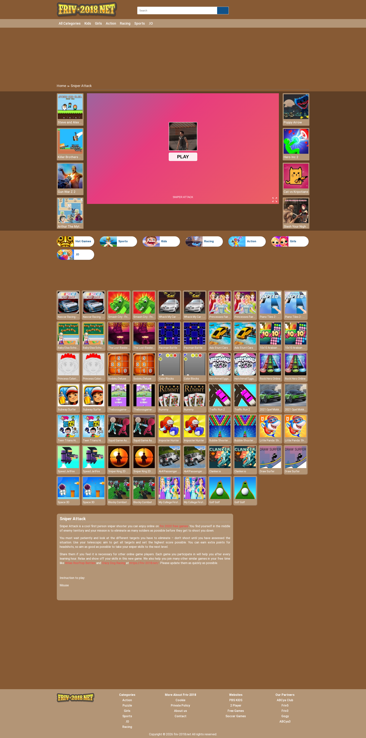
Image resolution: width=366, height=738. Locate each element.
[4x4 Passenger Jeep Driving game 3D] (169, 467)
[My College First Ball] (169, 498)
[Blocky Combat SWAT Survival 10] (119, 498)
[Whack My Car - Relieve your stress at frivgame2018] (169, 312)
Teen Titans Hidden (70, 440)
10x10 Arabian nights (273, 347)
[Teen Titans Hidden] (68, 436)
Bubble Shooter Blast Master (227, 440)
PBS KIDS (235, 700)
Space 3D (63, 502)
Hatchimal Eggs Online (223, 378)
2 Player (235, 705)
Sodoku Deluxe (117, 378)
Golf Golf (214, 502)
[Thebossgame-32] (119, 405)
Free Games (236, 711)
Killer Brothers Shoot (70, 157)
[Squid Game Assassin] (119, 436)
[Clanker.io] (220, 467)
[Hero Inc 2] (296, 153)
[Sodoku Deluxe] (119, 374)
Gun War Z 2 (66, 192)
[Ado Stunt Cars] (220, 343)
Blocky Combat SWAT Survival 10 (128, 502)
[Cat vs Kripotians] (296, 187)
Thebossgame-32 (119, 409)
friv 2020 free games (174, 526)
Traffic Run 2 (217, 409)
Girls (98, 23)
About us (180, 711)
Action (111, 23)
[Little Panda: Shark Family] (270, 436)
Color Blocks (166, 378)
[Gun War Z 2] (70, 187)
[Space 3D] (68, 498)
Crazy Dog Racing (113, 563)
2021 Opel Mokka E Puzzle (276, 409)
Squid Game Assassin (121, 440)
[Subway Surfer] (68, 405)
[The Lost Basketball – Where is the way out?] (119, 343)
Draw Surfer (267, 471)
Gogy (285, 716)
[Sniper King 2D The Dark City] (119, 467)
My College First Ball (171, 502)
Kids (87, 23)
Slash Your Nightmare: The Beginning (296, 226)
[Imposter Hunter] (169, 436)
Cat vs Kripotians (296, 192)
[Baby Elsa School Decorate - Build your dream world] (68, 343)
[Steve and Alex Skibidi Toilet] (70, 118)
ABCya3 (285, 721)
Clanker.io (215, 471)
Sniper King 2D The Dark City (125, 471)
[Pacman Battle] (169, 343)
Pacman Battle (168, 347)
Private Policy (180, 705)
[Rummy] (169, 405)
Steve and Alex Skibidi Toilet (70, 122)
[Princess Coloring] (68, 374)
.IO (151, 23)
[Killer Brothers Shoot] (70, 153)
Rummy (163, 409)
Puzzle (127, 705)
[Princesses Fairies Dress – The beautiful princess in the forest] (220, 312)
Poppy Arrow (293, 122)
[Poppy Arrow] (296, 118)
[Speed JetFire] (68, 467)
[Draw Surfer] (270, 467)
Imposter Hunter (169, 440)
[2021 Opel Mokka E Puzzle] (270, 405)
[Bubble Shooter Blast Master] (220, 436)
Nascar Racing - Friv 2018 (73, 316)
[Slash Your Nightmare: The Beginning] (296, 222)
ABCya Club (285, 700)
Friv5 (285, 705)
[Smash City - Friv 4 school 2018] (119, 312)
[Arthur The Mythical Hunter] (70, 222)
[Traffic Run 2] (220, 405)
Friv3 (285, 711)
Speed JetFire (66, 471)
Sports (139, 23)
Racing (125, 23)
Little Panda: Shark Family (275, 440)
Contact (180, 716)
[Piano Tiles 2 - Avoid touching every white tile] (270, 312)
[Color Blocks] (169, 374)
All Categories (70, 23)
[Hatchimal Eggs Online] (220, 374)
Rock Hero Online (270, 378)
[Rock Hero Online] (270, 374)
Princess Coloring (68, 378)
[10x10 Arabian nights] (270, 343)
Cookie (180, 700)
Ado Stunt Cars (218, 347)
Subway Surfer (67, 409)
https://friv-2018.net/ (144, 563)
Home (61, 86)
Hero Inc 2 (291, 157)
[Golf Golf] (220, 498)
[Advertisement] (183, 55)
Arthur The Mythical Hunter (70, 226)
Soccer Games (236, 716)
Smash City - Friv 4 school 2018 (127, 316)
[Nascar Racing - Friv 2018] (68, 312)
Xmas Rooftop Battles (80, 563)
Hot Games (83, 241)
